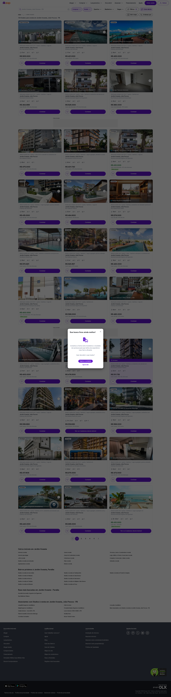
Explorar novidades (85, 361)
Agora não (85, 364)
